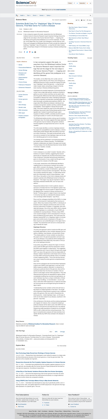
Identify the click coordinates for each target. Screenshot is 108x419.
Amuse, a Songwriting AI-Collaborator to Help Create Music (80, 131)
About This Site (33, 411)
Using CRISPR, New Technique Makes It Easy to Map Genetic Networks (37, 380)
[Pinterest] (30, 52)
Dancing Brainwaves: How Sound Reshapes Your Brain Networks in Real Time (80, 112)
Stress (70, 88)
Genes (20, 65)
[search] (90, 15)
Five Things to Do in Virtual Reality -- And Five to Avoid (80, 118)
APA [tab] (56, 332)
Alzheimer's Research (25, 87)
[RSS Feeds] (87, 3)
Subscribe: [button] (82, 3)
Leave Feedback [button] (74, 404)
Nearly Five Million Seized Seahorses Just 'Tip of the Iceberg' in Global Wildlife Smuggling (80, 102)
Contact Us (73, 406)
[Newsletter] (90, 3)
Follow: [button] (70, 3)
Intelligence (72, 73)
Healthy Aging (72, 66)
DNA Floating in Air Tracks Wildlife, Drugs (79, 45)
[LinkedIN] (32, 52)
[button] (77, 20)
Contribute (44, 411)
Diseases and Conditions (22, 74)
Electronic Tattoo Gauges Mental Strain (78, 115)
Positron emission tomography (24, 116)
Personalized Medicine (25, 67)
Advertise (51, 411)
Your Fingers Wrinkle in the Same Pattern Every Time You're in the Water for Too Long (80, 128)
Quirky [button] (48, 15)
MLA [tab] (51, 332)
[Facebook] (24, 52)
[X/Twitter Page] (77, 3)
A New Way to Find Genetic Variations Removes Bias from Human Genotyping (39, 371)
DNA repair (22, 113)
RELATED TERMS (21, 91)
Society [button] (42, 15)
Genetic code (22, 107)
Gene (20, 102)
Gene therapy (22, 105)
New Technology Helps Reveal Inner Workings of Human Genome (35, 353)
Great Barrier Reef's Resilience (76, 54)
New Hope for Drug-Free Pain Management (80, 31)
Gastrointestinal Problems (23, 78)
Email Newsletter (22, 404)
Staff (39, 411)
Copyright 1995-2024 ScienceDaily (25, 413)
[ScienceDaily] (26, 3)
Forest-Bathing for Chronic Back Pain (78, 35)
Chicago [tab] (62, 332)
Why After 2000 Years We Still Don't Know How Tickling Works (79, 106)
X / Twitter (46, 405)
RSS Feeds (21, 406)
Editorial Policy (67, 411)
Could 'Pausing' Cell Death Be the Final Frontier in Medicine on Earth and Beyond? (79, 99)
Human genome (23, 99)
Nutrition (71, 85)
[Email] (35, 52)
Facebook (46, 402)
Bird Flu (71, 64)
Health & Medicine (22, 61)
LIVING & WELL (71, 80)
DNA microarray (23, 110)
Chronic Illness (23, 82)
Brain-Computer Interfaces (75, 76)
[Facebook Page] (74, 3)
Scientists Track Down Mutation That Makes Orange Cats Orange (80, 124)
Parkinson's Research (25, 85)
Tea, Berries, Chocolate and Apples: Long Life (80, 33)
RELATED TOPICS (21, 58)
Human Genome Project (23, 95)
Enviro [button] (34, 15)
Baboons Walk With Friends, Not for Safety (79, 48)
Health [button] (22, 15)
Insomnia (71, 78)
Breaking (70, 23)
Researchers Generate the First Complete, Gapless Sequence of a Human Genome (40, 362)
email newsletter (61, 9)
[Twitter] (27, 52)
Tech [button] (28, 15)
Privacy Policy (58, 411)
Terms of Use (75, 411)
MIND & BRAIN (71, 71)
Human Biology (23, 70)
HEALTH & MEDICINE (72, 61)
